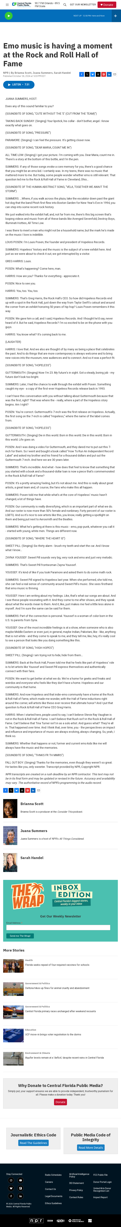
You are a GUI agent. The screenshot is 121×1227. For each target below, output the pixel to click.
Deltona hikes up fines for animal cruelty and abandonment (57, 988)
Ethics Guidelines (53, 1203)
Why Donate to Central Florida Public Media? (60, 1085)
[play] (8, 16)
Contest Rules (76, 1197)
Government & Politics (37, 983)
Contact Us (50, 1189)
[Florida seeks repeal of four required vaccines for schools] (13, 966)
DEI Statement (76, 1183)
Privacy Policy (76, 1190)
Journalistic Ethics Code (33, 1134)
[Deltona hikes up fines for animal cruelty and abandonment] (13, 989)
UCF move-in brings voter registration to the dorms (53, 1034)
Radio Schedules (53, 1175)
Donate (108, 4)
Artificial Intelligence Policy (79, 1175)
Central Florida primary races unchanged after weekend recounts (60, 1011)
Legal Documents (53, 1196)
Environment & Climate (37, 1053)
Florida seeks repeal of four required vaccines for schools (57, 964)
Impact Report (100, 1197)
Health (29, 960)
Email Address (14, 922)
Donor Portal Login (102, 1182)
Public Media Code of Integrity (91, 1137)
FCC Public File (100, 1175)
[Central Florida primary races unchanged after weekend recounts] (13, 1012)
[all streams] (116, 15)
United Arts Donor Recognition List (102, 1189)
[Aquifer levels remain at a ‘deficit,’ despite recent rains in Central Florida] (13, 1059)
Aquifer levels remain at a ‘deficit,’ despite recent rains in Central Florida (64, 1057)
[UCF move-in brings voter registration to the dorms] (13, 1035)
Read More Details (91, 1147)
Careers (49, 1182)
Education (30, 1029)
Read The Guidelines (33, 1143)
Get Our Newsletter (83, 4)
